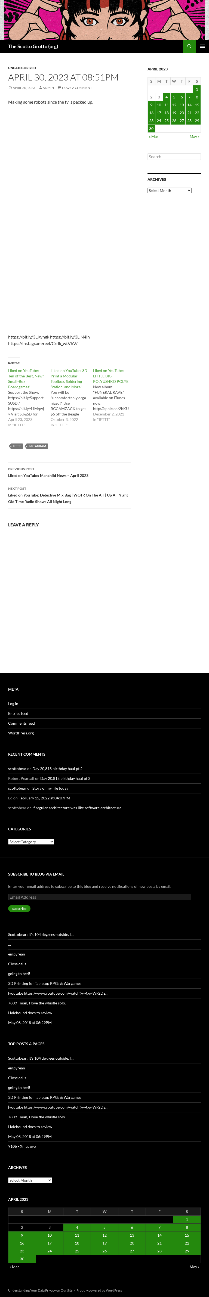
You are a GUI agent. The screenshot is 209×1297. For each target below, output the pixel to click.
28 (189, 120)
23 (151, 120)
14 (189, 105)
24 (159, 120)
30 (151, 128)
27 (182, 120)
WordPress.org (21, 733)
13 (182, 105)
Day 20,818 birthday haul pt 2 (57, 768)
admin (48, 88)
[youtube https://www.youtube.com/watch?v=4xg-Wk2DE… (58, 993)
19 (174, 112)
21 (189, 112)
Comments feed (21, 723)
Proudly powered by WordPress (99, 1290)
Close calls (17, 963)
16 (151, 112)
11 (166, 105)
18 (166, 112)
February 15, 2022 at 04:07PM (44, 798)
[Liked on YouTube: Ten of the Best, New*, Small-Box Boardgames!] (29, 398)
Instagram (37, 446)
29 (197, 120)
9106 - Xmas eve (22, 1146)
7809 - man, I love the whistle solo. (37, 1003)
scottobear (17, 768)
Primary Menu (202, 46)
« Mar (153, 136)
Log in (13, 703)
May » (194, 136)
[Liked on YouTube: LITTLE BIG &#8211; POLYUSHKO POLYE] (114, 395)
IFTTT (17, 446)
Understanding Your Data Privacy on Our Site (40, 1290)
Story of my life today (50, 788)
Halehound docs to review (30, 1012)
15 (197, 105)
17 (159, 112)
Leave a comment (77, 88)
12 (174, 105)
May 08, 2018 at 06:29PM (30, 1022)
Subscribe (19, 909)
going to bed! (19, 973)
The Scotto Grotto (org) (33, 46)
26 (174, 120)
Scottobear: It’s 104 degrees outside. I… (40, 934)
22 (197, 112)
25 (166, 120)
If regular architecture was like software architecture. (77, 807)
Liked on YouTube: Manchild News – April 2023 (48, 472)
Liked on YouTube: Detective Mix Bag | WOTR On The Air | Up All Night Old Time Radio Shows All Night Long (68, 495)
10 (159, 105)
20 (182, 112)
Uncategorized (22, 68)
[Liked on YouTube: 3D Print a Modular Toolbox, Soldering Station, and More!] (72, 398)
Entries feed (18, 713)
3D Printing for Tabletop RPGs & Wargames (44, 983)
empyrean (16, 954)
